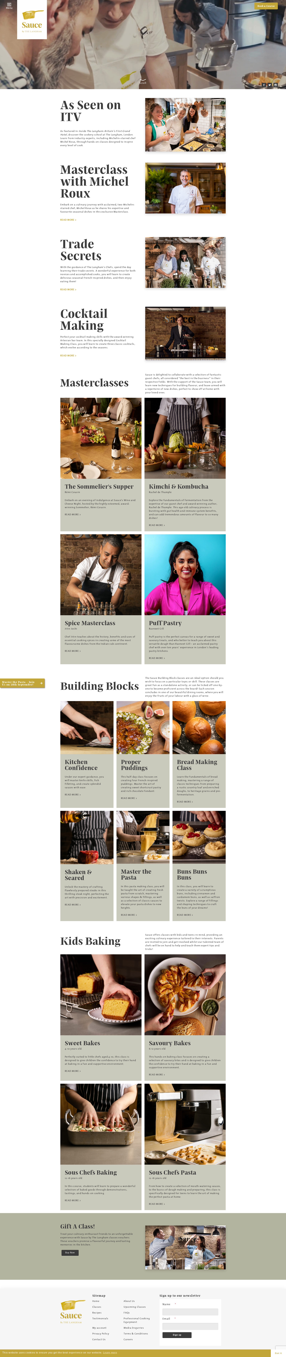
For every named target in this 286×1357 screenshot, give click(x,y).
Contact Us (99, 1339)
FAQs (127, 1313)
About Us (129, 1301)
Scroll (142, 83)
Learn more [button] (110, 1352)
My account (99, 1328)
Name (166, 1304)
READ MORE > (68, 220)
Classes (96, 1307)
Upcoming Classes (135, 1307)
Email (166, 1319)
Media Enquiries (134, 1328)
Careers (128, 1339)
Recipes (97, 1313)
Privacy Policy (100, 1333)
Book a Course (266, 6)
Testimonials (100, 1318)
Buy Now (70, 1252)
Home (95, 1301)
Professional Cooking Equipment (137, 1320)
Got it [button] (278, 1353)
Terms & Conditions (136, 1333)
